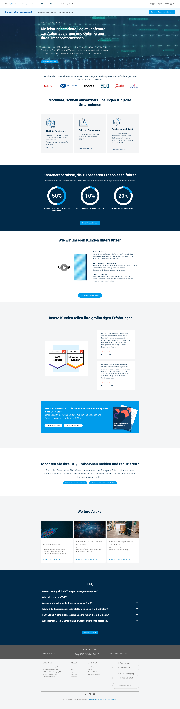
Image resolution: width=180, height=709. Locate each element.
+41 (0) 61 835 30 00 (126, 678)
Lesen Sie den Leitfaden (52, 560)
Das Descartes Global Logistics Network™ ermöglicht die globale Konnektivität (87, 654)
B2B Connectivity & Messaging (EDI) (52, 672)
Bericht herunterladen (53, 425)
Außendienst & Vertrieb (94, 674)
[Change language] (171, 4)
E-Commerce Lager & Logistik (50, 667)
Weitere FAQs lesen (90, 632)
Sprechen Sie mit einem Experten (162, 12)
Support (159, 4)
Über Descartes (75, 667)
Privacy (72, 669)
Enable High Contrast (95, 699)
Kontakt (166, 4)
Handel (90, 669)
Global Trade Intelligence (49, 676)
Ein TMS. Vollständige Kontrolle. (117, 653)
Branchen (35, 4)
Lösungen (25, 4)
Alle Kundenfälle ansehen (90, 295)
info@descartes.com (126, 686)
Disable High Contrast (110, 699)
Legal (72, 672)
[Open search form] (174, 4)
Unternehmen (54, 4)
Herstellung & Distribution (94, 667)
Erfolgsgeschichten (66, 12)
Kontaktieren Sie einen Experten (75, 482)
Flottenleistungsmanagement (50, 669)
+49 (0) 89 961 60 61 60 (126, 667)
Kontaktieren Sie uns (49, 61)
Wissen (43, 4)
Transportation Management (18, 12)
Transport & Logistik (49, 653)
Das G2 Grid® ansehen (73, 425)
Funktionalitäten (42, 12)
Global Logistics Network (69, 4)
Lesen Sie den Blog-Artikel (86, 560)
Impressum (74, 676)
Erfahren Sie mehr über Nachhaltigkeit (103, 482)
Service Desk (74, 674)
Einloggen (152, 4)
